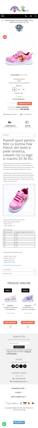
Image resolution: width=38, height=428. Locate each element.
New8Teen (10, 305)
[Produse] (3, 16)
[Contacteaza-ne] (26, 16)
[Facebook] (13, 366)
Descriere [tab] (6, 135)
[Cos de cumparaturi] (31, 16)
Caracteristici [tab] (7, 270)
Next (34, 54)
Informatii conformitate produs (12, 265)
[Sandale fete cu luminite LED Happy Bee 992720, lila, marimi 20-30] (28, 296)
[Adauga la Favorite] (10, 326)
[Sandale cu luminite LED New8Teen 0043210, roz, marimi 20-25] (10, 296)
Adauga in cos (24, 103)
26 (14, 89)
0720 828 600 (20, 379)
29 (23, 89)
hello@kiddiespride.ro (20, 381)
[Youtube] (17, 366)
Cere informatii (26, 114)
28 (18, 89)
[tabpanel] (19, 52)
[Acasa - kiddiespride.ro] (19, 9)
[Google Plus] (21, 366)
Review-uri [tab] (7, 273)
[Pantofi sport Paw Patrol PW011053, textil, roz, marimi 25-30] (19, 52)
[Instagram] (25, 366)
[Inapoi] (1, 21)
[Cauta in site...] (35, 16)
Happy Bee (28, 305)
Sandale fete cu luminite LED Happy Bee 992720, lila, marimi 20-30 (28, 308)
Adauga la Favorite (11, 114)
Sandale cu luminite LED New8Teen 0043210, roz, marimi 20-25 (10, 308)
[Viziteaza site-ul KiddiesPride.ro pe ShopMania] (19, 422)
